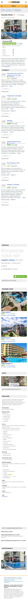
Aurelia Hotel (4, 496)
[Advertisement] (14, 223)
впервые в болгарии (13, 184)
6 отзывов (20, 44)
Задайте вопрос (8, 260)
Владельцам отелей (12, 578)
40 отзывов (13, 339)
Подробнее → (8, 66)
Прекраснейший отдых (14, 141)
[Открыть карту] (14, 385)
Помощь (19, 577)
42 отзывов (13, 313)
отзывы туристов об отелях (16, 585)
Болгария (3, 17)
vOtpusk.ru (13, 110)
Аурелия (9, 120)
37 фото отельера (21, 37)
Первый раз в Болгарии (14, 96)
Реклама (6, 578)
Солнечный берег (11, 17)
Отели (14, 6)
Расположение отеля (13, 163)
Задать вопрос (21, 276)
